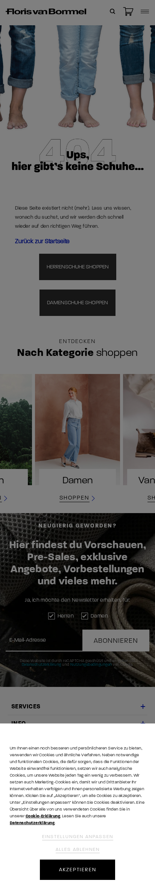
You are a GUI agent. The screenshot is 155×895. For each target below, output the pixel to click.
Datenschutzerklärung (32, 822)
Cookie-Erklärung (43, 816)
